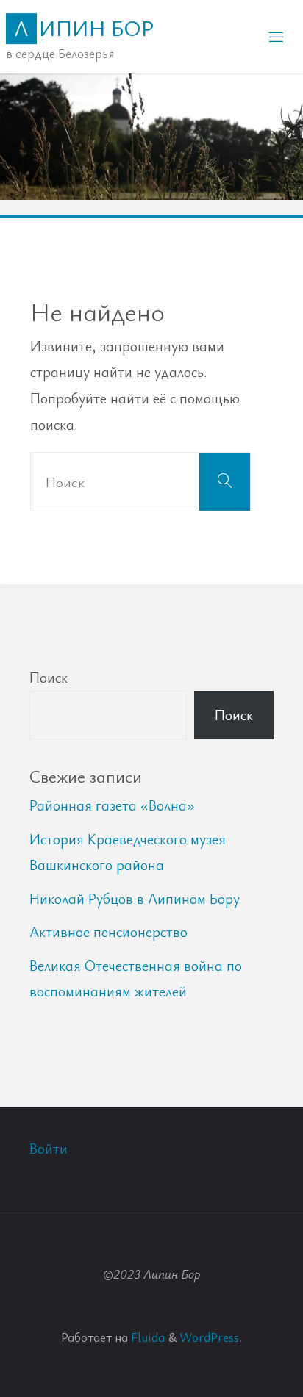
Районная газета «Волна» (112, 805)
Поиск (48, 677)
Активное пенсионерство (108, 931)
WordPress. (210, 1337)
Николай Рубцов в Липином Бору (134, 898)
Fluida (146, 1337)
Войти (48, 1148)
